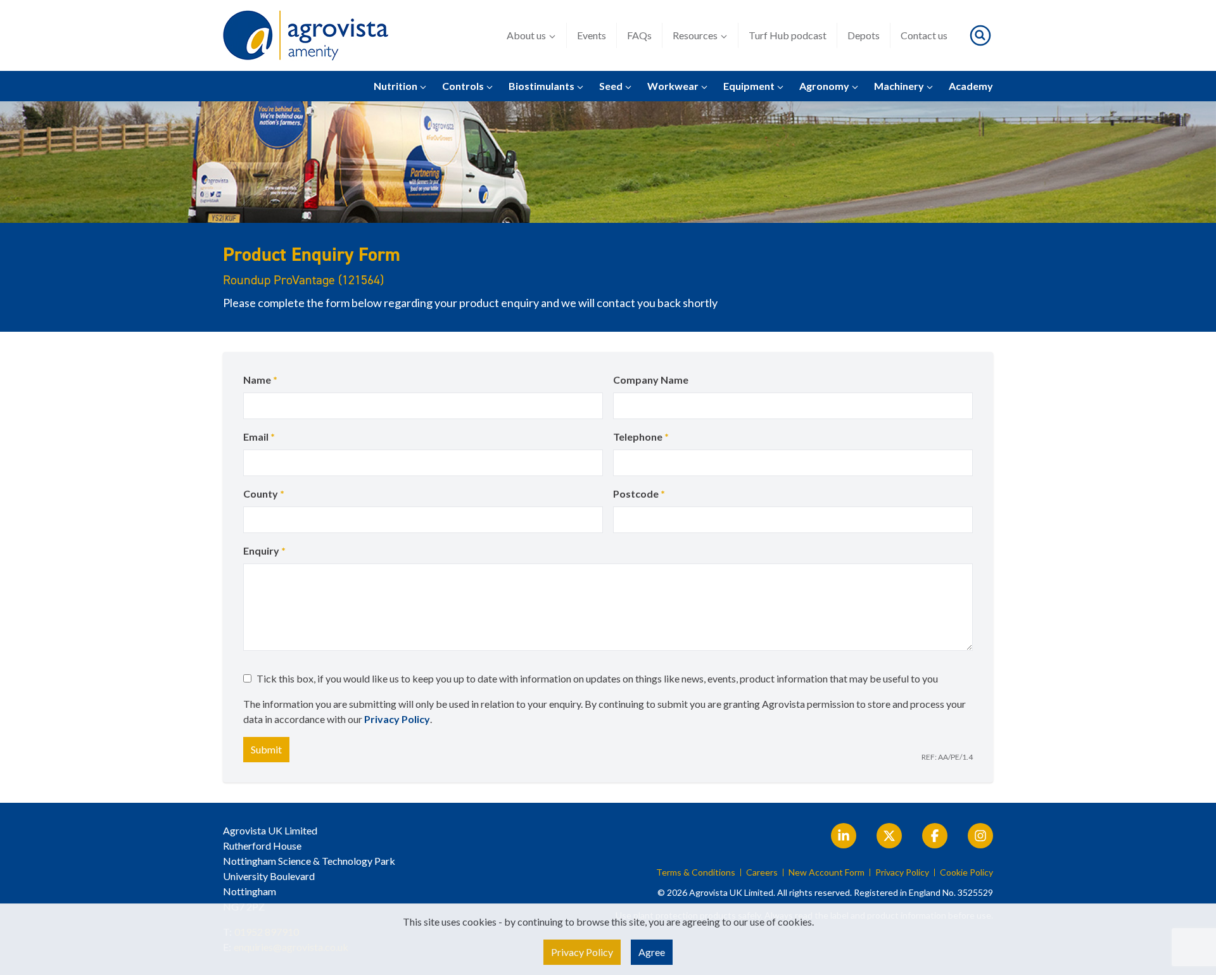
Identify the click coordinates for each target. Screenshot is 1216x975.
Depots (863, 35)
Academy (971, 86)
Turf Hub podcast (787, 35)
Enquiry (264, 550)
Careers (762, 872)
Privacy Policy (397, 719)
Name (260, 380)
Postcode (639, 493)
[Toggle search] (980, 35)
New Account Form (826, 872)
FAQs (639, 35)
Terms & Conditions (695, 872)
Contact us (924, 35)
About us (526, 35)
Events (591, 35)
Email (259, 437)
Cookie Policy (966, 872)
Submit (266, 749)
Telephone (641, 437)
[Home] (305, 35)
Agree (651, 952)
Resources (695, 35)
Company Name (650, 380)
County (263, 493)
